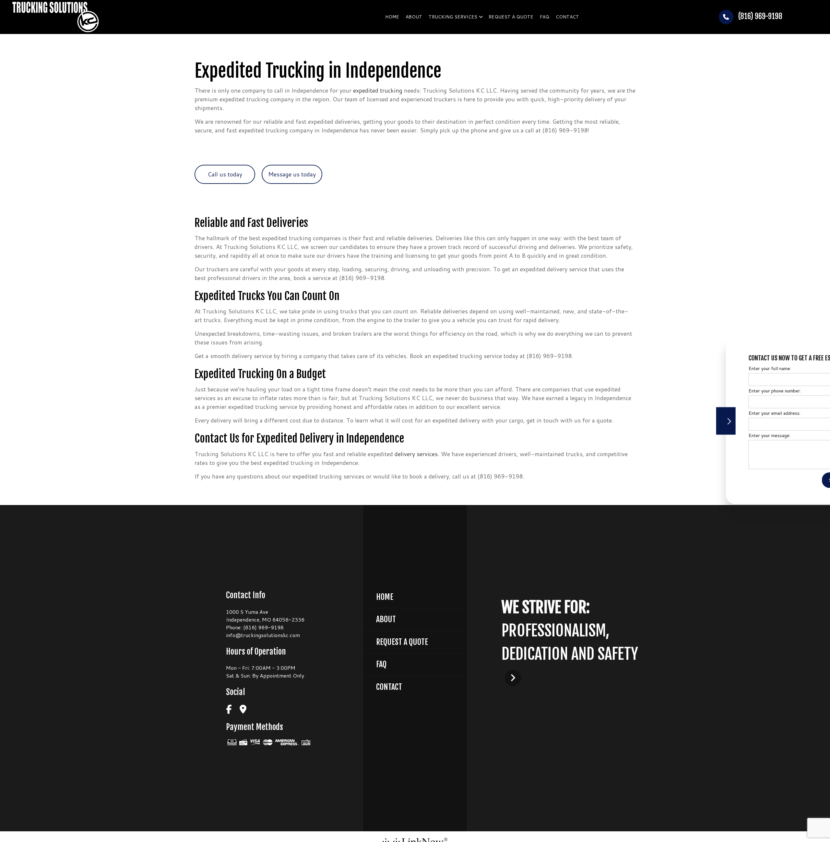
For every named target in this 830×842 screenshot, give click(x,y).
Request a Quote (511, 17)
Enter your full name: (712, 368)
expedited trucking (377, 90)
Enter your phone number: (717, 390)
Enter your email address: (717, 413)
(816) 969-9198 (759, 16)
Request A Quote (402, 642)
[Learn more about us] (513, 677)
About (414, 17)
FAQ (544, 17)
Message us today (292, 174)
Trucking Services (453, 17)
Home (392, 17)
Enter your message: (712, 435)
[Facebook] (229, 709)
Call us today (225, 174)
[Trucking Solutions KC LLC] (55, 16)
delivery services (416, 454)
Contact (567, 17)
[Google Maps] (243, 709)
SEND (777, 480)
